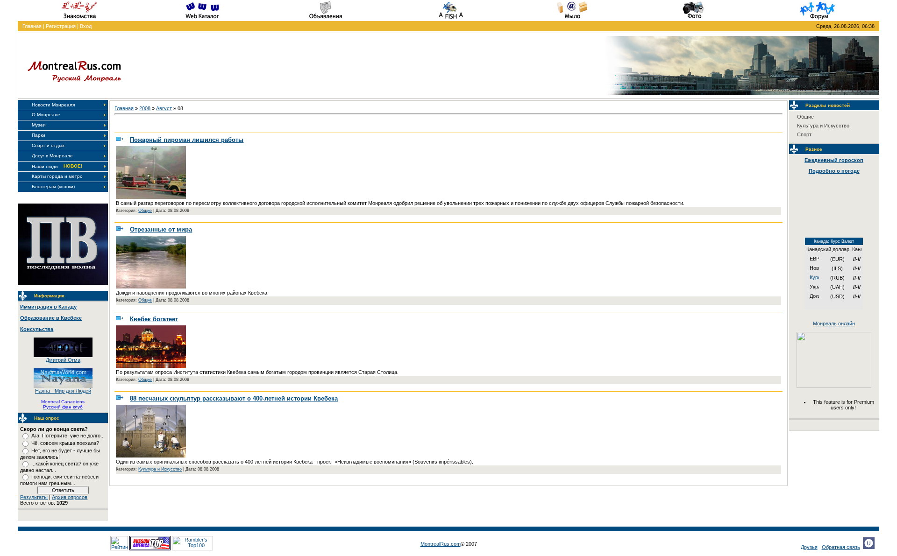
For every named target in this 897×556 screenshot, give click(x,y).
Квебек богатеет (154, 319)
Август (164, 108)
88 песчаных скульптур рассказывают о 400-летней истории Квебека (234, 398)
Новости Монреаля (53, 104)
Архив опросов (69, 497)
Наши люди (45, 166)
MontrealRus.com (440, 544)
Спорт (804, 134)
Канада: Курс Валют (834, 241)
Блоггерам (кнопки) (53, 186)
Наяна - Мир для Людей (63, 391)
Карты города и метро (57, 176)
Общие (145, 210)
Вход (86, 26)
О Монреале (46, 114)
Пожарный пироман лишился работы (186, 139)
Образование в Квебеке (51, 318)
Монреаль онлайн (834, 323)
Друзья (809, 547)
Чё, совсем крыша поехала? (65, 443)
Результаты (34, 497)
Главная (32, 26)
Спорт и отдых (48, 145)
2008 (144, 108)
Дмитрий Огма (63, 360)
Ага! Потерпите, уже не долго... (68, 435)
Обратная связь (841, 547)
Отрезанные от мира (161, 229)
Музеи (39, 124)
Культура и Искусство (160, 469)
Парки (38, 135)
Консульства (36, 329)
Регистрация (61, 26)
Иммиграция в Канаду (48, 307)
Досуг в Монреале (52, 155)
